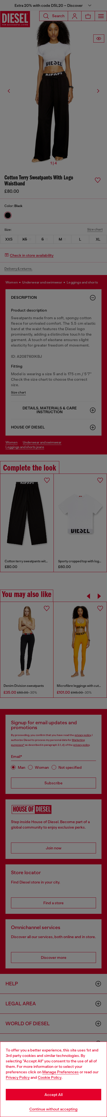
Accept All (53, 1094)
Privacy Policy (18, 1077)
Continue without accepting (53, 1109)
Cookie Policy (49, 1077)
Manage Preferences (60, 1072)
